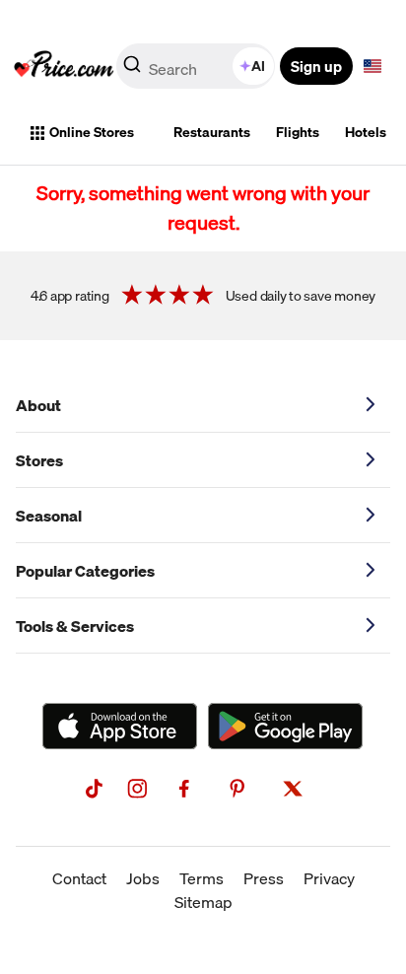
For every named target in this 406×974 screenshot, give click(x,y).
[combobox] (197, 66)
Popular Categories (85, 571)
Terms (201, 878)
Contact (79, 878)
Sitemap (203, 902)
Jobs (143, 878)
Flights (297, 132)
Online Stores (91, 132)
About (38, 405)
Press (263, 878)
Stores (39, 460)
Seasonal (49, 515)
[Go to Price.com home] (64, 66)
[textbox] (372, 66)
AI (258, 66)
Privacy (329, 878)
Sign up (316, 66)
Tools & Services (75, 626)
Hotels (365, 132)
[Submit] (132, 70)
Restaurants (211, 132)
